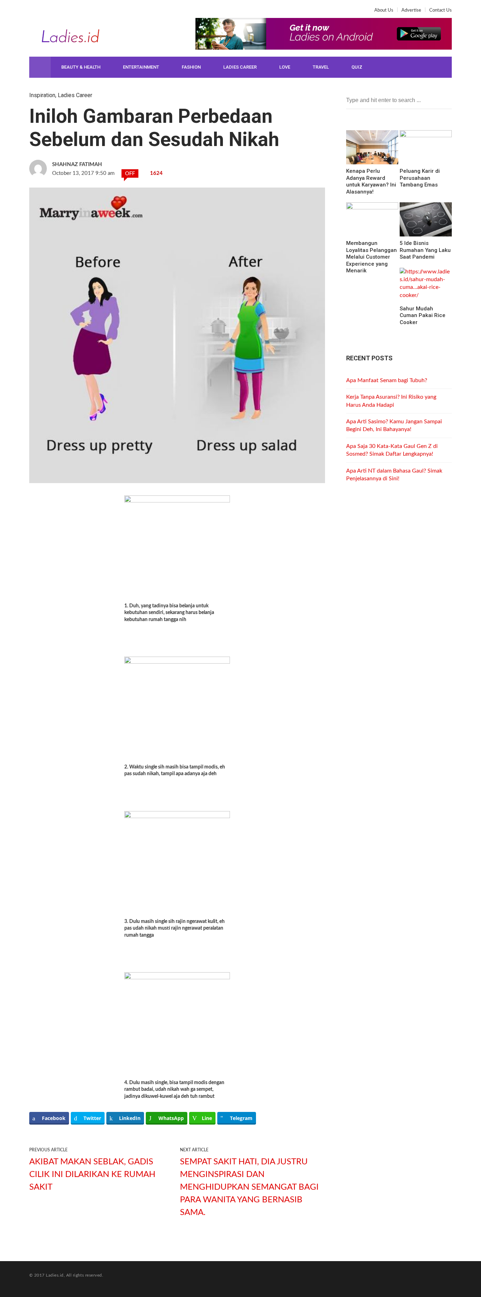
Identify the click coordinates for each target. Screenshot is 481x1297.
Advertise (411, 10)
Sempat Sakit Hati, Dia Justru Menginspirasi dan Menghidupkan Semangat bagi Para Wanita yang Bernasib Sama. (249, 1187)
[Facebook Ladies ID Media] (34, 12)
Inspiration (42, 95)
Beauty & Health (80, 67)
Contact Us (440, 10)
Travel (321, 67)
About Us (383, 10)
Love (284, 67)
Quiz (356, 67)
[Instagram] (57, 12)
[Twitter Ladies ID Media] (46, 12)
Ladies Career (240, 67)
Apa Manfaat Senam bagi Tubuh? (386, 380)
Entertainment (141, 67)
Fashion (191, 67)
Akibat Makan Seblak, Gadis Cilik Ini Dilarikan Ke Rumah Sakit (92, 1174)
